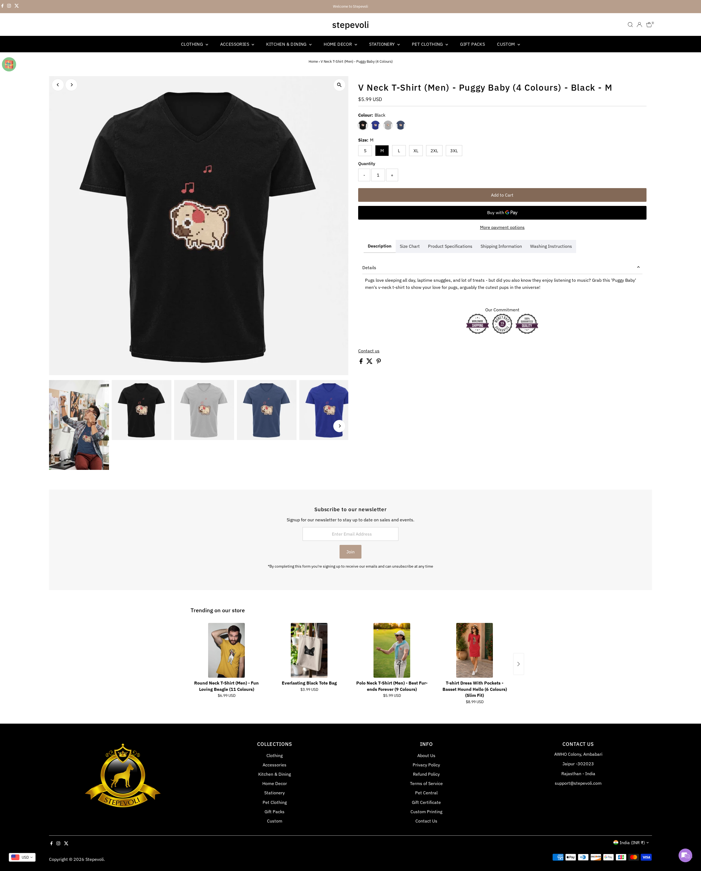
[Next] (71, 85)
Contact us (369, 351)
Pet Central (426, 792)
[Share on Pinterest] (379, 362)
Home (313, 61)
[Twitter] (16, 6)
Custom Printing (426, 811)
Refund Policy (426, 774)
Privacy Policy (426, 764)
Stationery (382, 44)
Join (350, 551)
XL (415, 150)
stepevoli (350, 24)
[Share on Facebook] (362, 362)
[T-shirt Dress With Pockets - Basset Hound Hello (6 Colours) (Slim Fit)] (474, 650)
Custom (506, 44)
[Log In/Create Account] (639, 24)
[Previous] (58, 85)
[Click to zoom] (339, 85)
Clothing (192, 44)
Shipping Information (501, 246)
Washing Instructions (551, 246)
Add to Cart (502, 195)
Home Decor (338, 44)
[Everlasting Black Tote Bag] (309, 650)
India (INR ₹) (632, 842)
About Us (426, 755)
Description (380, 246)
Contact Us (426, 821)
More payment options (502, 227)
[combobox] (22, 857)
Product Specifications (450, 246)
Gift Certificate (426, 802)
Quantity (366, 163)
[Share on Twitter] (370, 362)
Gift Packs (472, 44)
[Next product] (518, 664)
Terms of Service (426, 783)
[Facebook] (2, 6)
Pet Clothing (428, 44)
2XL (434, 150)
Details (369, 267)
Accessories (235, 44)
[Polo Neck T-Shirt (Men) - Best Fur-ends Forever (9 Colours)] (391, 650)
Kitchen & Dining (287, 44)
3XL (454, 150)
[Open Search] (630, 24)
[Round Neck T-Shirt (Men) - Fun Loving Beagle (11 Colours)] (226, 650)
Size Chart (410, 246)
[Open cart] (649, 24)
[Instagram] (9, 6)
